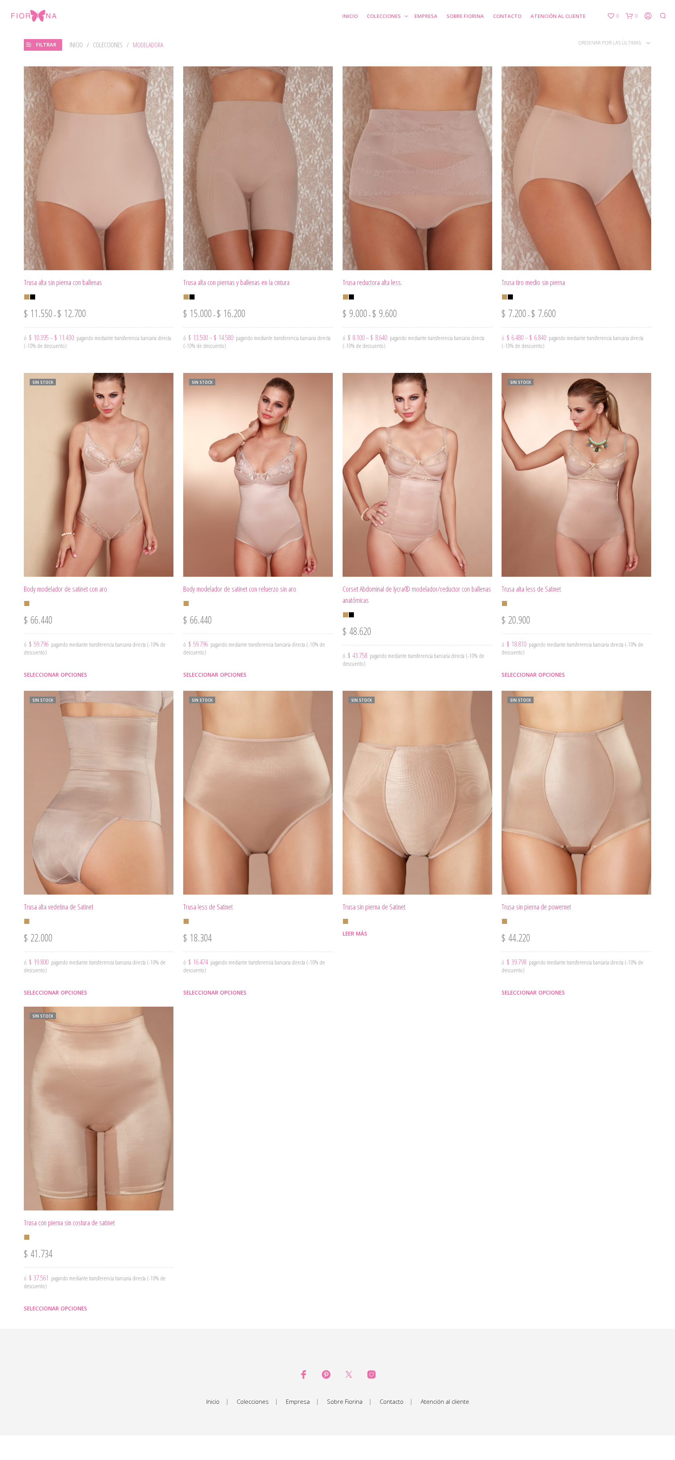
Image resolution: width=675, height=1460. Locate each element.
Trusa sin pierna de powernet (536, 906)
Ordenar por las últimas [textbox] (609, 42)
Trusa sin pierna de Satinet (374, 906)
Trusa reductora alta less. (372, 282)
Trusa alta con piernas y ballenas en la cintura (236, 282)
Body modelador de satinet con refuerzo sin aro (239, 589)
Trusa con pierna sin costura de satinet (69, 1222)
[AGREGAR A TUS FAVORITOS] (98, 259)
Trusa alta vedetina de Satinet (58, 906)
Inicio (350, 16)
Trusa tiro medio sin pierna (533, 282)
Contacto (507, 16)
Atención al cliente (558, 16)
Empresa (426, 16)
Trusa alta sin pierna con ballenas (63, 282)
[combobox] (601, 42)
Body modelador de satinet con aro (65, 589)
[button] (613, 16)
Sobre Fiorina (465, 16)
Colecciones (384, 16)
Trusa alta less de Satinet (531, 589)
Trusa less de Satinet (208, 906)
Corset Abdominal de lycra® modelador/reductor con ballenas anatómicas (417, 594)
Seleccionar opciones (55, 674)
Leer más (355, 933)
